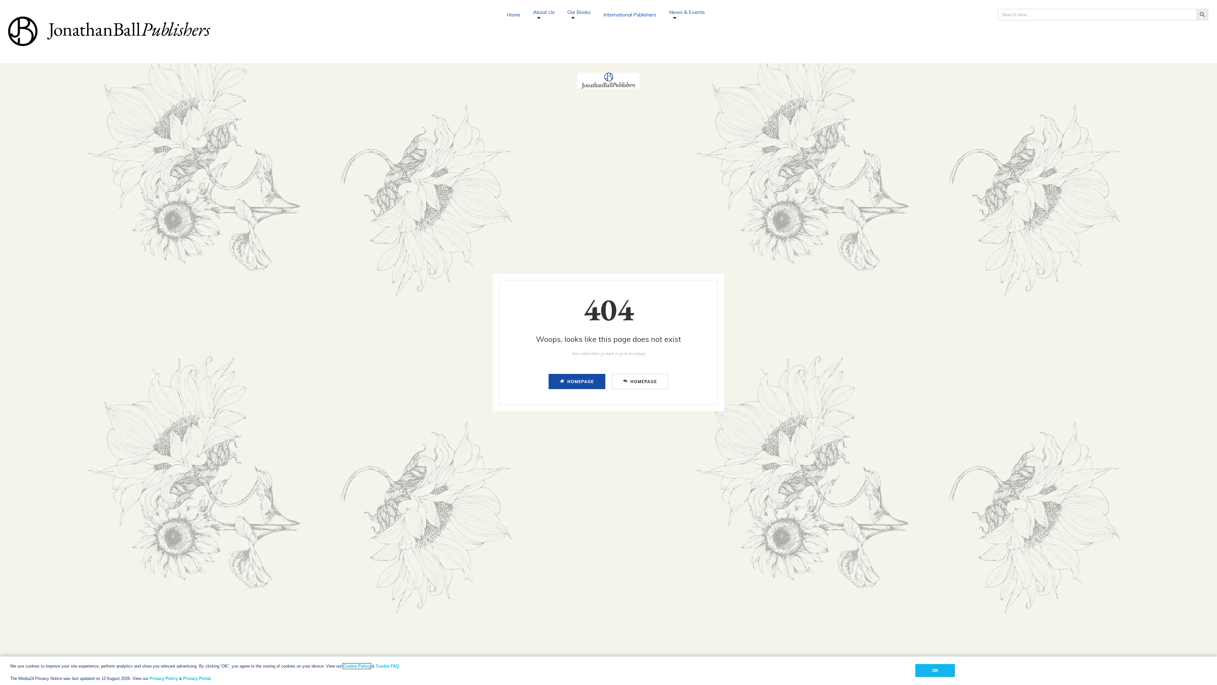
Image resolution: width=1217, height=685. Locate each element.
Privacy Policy (164, 678)
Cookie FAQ (387, 666)
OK (935, 670)
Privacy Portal (197, 678)
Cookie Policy (356, 666)
